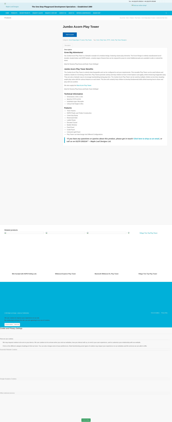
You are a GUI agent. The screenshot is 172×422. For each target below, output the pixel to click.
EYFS (108, 40)
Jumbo (112, 40)
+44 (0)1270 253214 (137, 1)
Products (7, 18)
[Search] (166, 13)
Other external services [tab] (7, 393)
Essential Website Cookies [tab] (8, 349)
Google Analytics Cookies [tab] (8, 379)
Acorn (98, 40)
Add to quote (70, 34)
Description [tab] (68, 45)
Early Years (103, 40)
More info (17, 324)
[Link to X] (163, 1)
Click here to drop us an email (146, 139)
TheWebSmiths (25, 313)
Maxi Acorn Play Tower (84, 85)
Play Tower (118, 40)
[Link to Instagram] (160, 1)
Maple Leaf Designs (12, 313)
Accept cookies (9, 324)
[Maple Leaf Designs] (11, 7)
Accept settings (86, 420)
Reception (124, 40)
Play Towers (88, 40)
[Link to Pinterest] (166, 1)
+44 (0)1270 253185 (150, 1)
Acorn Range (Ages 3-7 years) (77, 40)
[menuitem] (7, 13)
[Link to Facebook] (158, 1)
